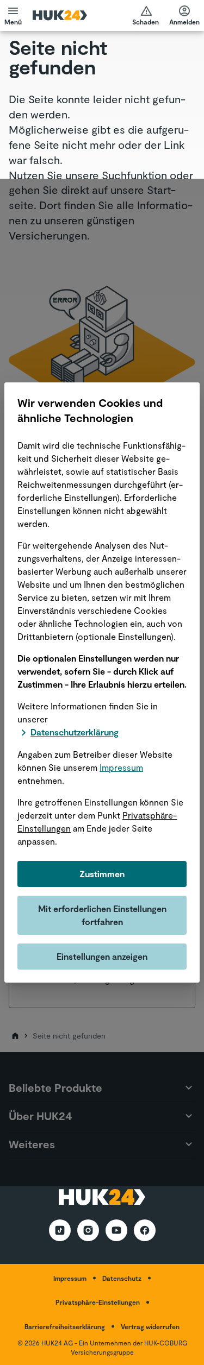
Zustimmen (102, 874)
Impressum (121, 767)
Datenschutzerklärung (74, 732)
